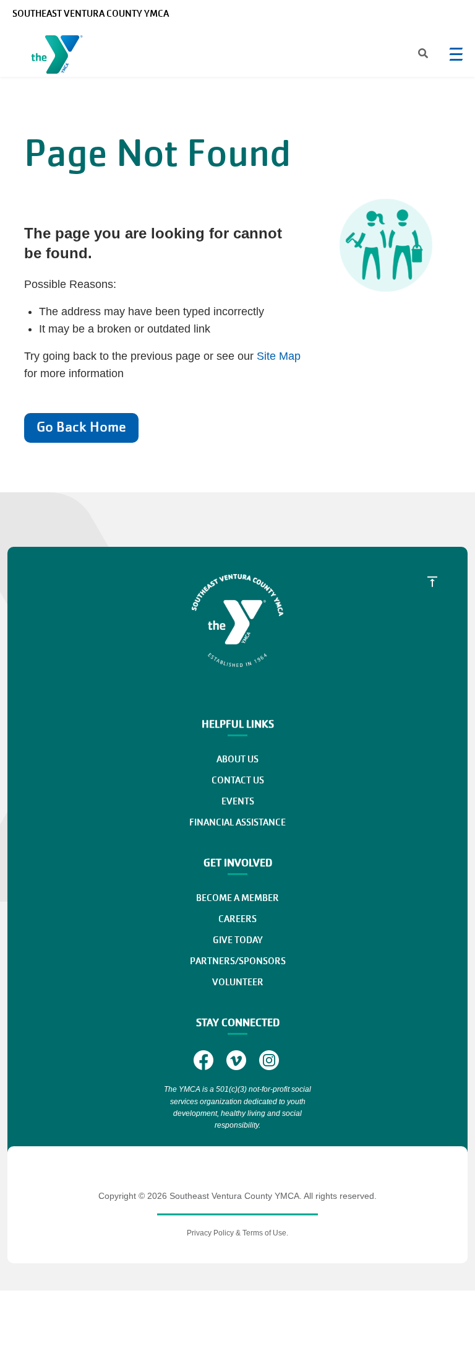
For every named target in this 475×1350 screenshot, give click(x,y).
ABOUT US (237, 759)
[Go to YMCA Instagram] (270, 1059)
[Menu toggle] (456, 54)
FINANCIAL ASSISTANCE (237, 822)
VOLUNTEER (237, 982)
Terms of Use (264, 1233)
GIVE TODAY (238, 940)
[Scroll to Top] (432, 581)
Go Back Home (81, 427)
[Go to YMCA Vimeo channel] (237, 1059)
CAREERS (237, 919)
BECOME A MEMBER (237, 898)
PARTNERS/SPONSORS (238, 961)
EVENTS (237, 801)
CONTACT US (238, 780)
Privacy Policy (210, 1233)
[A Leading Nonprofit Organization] (59, 57)
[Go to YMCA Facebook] (205, 1059)
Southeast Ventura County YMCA (90, 13)
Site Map (279, 356)
